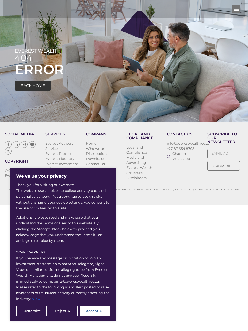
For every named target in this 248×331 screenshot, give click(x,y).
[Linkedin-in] (16, 144)
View (36, 299)
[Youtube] (32, 144)
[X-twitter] (8, 151)
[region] (63, 244)
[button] (236, 9)
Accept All (95, 311)
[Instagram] (24, 144)
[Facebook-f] (8, 144)
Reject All (63, 311)
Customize (32, 311)
